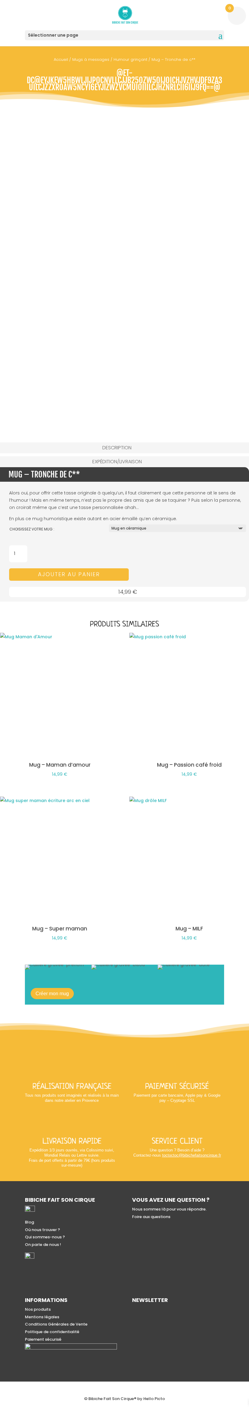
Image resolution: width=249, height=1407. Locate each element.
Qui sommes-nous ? (45, 1237)
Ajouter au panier (69, 574)
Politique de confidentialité (52, 1332)
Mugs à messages (90, 59)
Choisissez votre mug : (31, 529)
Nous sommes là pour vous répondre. (169, 1209)
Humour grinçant (130, 59)
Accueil (61, 59)
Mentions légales (42, 1317)
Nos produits (38, 1309)
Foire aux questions (151, 1217)
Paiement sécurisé (43, 1339)
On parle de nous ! (43, 1244)
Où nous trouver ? (42, 1230)
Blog (29, 1222)
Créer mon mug (52, 993)
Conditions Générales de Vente (56, 1324)
